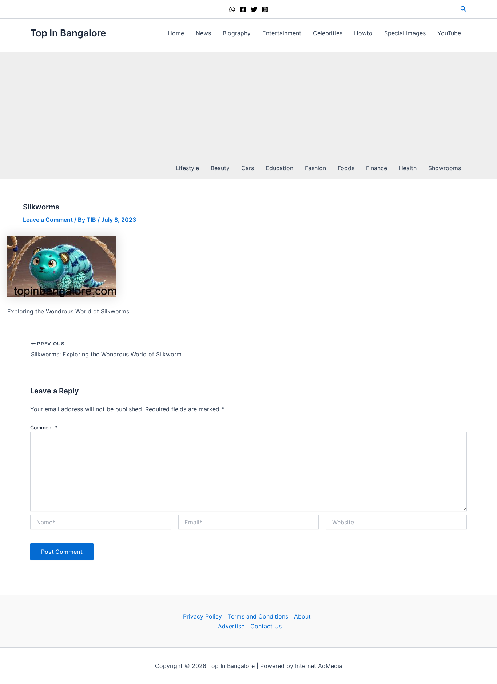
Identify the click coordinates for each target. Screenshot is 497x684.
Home (176, 33)
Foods (346, 168)
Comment (43, 427)
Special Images (405, 33)
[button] (463, 8)
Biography (237, 33)
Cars (247, 168)
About (302, 616)
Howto (363, 33)
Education (279, 168)
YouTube (449, 33)
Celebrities (327, 33)
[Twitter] (254, 9)
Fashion (315, 168)
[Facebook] (243, 9)
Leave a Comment (48, 219)
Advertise (231, 626)
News (203, 33)
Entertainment (281, 33)
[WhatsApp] (232, 9)
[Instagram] (265, 9)
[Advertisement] (248, 102)
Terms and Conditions (258, 616)
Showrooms (444, 168)
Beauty (220, 168)
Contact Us (266, 626)
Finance (376, 168)
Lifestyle (187, 168)
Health (408, 168)
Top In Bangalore (68, 33)
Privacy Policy (202, 616)
